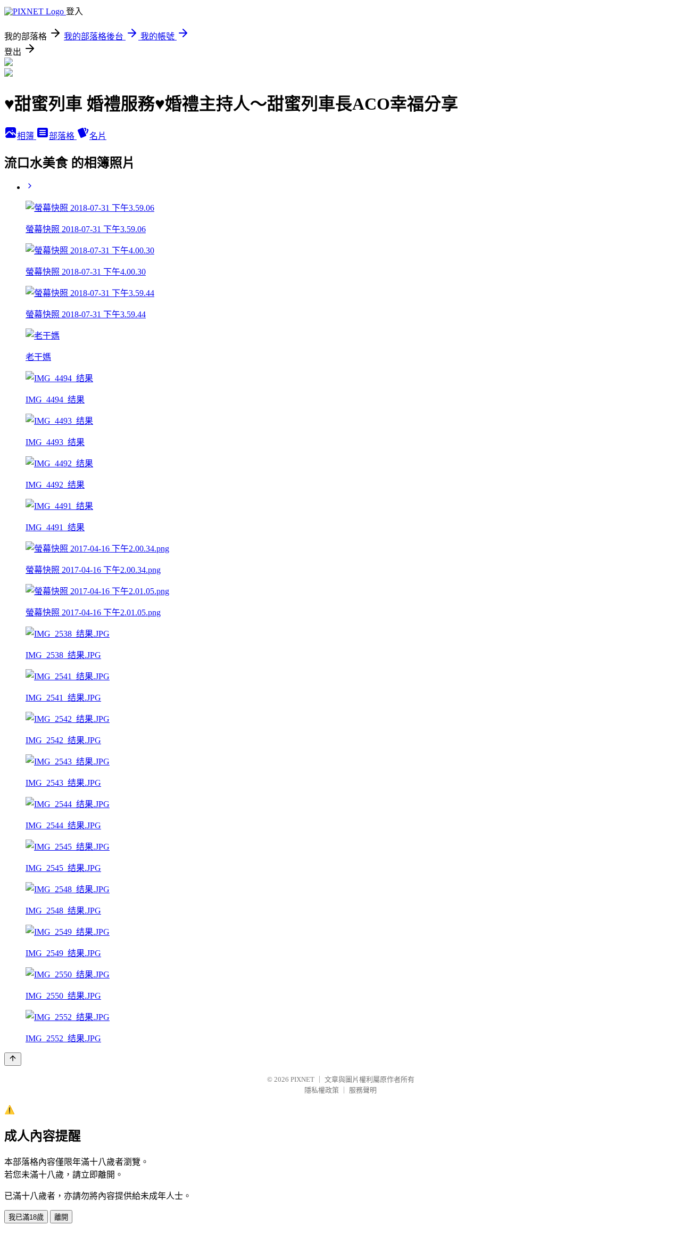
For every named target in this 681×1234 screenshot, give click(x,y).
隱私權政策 (321, 1090)
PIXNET (302, 1079)
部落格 (63, 136)
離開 (61, 1217)
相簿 (26, 136)
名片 (97, 136)
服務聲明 (363, 1090)
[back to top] (12, 1059)
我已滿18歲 (26, 1217)
